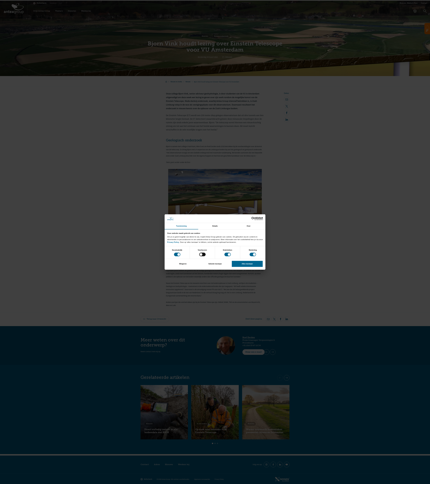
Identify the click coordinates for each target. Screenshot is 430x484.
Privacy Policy (173, 242)
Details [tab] (215, 226)
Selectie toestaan (215, 264)
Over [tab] (248, 226)
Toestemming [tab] (181, 226)
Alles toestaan (247, 264)
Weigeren (183, 264)
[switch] (202, 254)
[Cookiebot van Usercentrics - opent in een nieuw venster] (253, 218)
